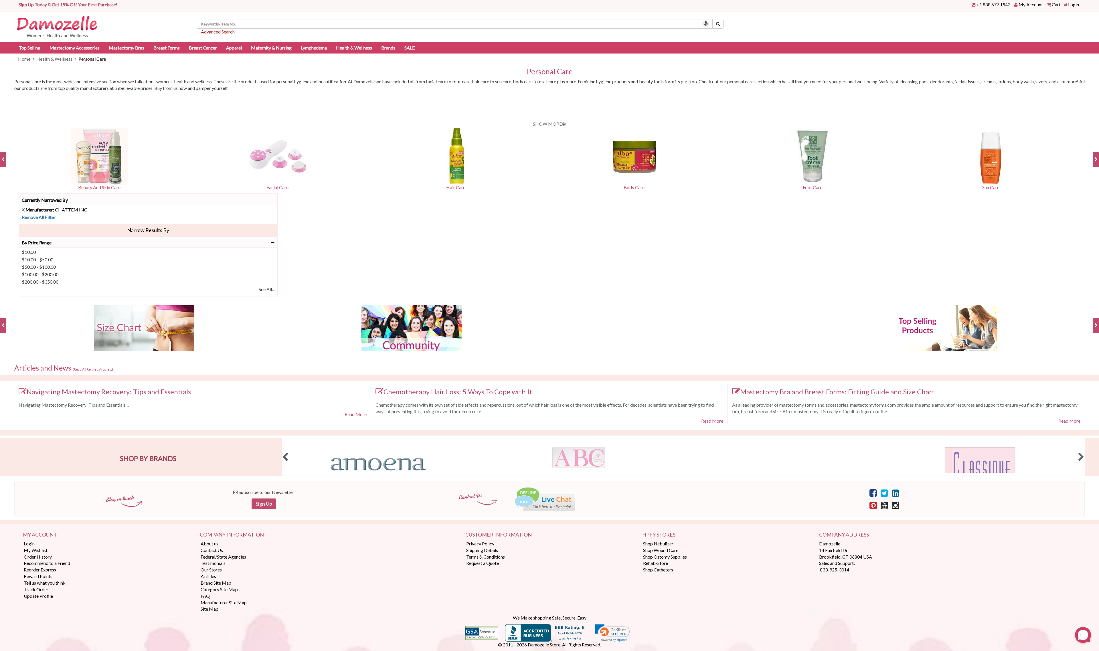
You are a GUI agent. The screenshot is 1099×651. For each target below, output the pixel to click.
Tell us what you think (45, 582)
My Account (1031, 4)
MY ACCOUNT (40, 535)
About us (209, 543)
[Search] (718, 24)
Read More (356, 414)
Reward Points (38, 576)
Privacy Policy (480, 543)
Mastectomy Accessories (75, 47)
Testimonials (213, 563)
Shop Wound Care (660, 550)
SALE (409, 47)
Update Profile (38, 596)
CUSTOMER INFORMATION (498, 535)
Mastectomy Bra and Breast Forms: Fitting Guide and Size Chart (837, 391)
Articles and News (63, 368)
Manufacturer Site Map (224, 602)
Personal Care (550, 72)
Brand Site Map (216, 582)
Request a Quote (482, 563)
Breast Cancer (203, 47)
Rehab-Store (655, 563)
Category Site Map (219, 589)
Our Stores (211, 569)
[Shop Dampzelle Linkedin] (895, 493)
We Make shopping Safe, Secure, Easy (549, 617)
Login (1073, 4)
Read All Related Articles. (93, 369)
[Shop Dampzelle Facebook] (873, 493)
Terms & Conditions (485, 556)
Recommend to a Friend (47, 563)
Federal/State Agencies (223, 556)
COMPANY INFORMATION (232, 535)
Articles (208, 576)
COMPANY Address (844, 535)
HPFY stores (658, 535)
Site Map (209, 609)
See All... (266, 289)
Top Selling (29, 47)
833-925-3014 (834, 569)
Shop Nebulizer (658, 543)
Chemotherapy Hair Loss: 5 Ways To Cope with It (458, 391)
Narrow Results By (148, 230)
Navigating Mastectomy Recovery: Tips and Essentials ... (74, 404)
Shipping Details (482, 550)
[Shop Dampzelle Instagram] (895, 505)
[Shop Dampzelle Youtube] (884, 505)
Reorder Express (40, 569)
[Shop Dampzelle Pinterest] (873, 505)
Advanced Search (218, 31)
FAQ (205, 596)
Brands (388, 47)
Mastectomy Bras (126, 47)
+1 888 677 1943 (993, 4)
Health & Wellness (354, 47)
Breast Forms (166, 47)
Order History (38, 556)
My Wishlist (36, 550)
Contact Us (212, 550)
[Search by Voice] (705, 23)
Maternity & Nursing (271, 47)
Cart (1056, 4)
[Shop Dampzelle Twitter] (884, 493)
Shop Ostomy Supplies (665, 556)
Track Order (36, 589)
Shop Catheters (658, 569)
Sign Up (264, 503)
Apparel (234, 47)
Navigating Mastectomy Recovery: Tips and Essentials (109, 391)
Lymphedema (314, 47)
